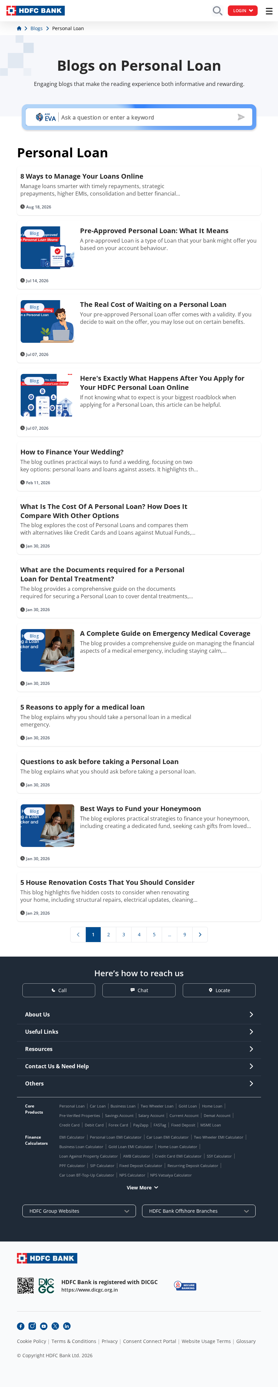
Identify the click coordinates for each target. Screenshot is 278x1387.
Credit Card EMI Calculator (178, 1156)
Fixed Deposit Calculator (140, 1165)
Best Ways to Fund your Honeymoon (140, 808)
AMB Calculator (136, 1156)
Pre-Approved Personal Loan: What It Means (154, 230)
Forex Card (118, 1124)
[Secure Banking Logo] (185, 1286)
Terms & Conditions (74, 1341)
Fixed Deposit (183, 1124)
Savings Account (119, 1115)
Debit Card (94, 1124)
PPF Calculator (72, 1165)
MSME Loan (210, 1124)
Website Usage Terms (206, 1341)
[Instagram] (32, 1326)
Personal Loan (72, 1106)
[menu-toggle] (269, 11)
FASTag (160, 1124)
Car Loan (98, 1106)
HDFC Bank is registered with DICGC (109, 1282)
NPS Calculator (132, 1175)
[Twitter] (55, 1326)
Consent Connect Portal (149, 1341)
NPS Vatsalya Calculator (171, 1175)
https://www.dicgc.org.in (89, 1290)
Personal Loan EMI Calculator (116, 1137)
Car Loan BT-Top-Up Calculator (86, 1175)
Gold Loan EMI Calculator (130, 1146)
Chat (143, 990)
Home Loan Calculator (177, 1146)
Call (62, 990)
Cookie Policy (31, 1341)
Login (239, 11)
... (169, 934)
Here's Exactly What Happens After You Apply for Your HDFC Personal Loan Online (162, 383)
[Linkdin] (67, 1326)
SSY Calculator (219, 1156)
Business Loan (123, 1106)
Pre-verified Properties (79, 1115)
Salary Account (151, 1115)
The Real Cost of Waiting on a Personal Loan (153, 304)
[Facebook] (20, 1326)
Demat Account (217, 1115)
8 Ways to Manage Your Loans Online (81, 176)
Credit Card (69, 1124)
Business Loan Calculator (81, 1146)
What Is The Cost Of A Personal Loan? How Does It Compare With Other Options (103, 511)
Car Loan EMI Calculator (167, 1137)
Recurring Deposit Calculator (192, 1165)
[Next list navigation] (200, 934)
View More (139, 1187)
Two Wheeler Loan (157, 1106)
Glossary (246, 1341)
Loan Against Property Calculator (88, 1156)
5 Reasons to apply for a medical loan (82, 707)
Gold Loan (188, 1106)
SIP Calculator (102, 1165)
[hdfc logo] (35, 11)
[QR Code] (25, 1285)
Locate (223, 990)
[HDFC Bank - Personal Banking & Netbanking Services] (47, 1258)
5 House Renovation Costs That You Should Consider (107, 882)
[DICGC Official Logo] (46, 1285)
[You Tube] (43, 1326)
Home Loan (212, 1106)
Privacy (110, 1341)
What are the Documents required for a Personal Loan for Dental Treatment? (102, 574)
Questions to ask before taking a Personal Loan (99, 761)
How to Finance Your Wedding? (72, 451)
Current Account (184, 1115)
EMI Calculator (72, 1137)
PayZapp (140, 1124)
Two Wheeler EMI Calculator (218, 1137)
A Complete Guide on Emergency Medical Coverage (165, 633)
